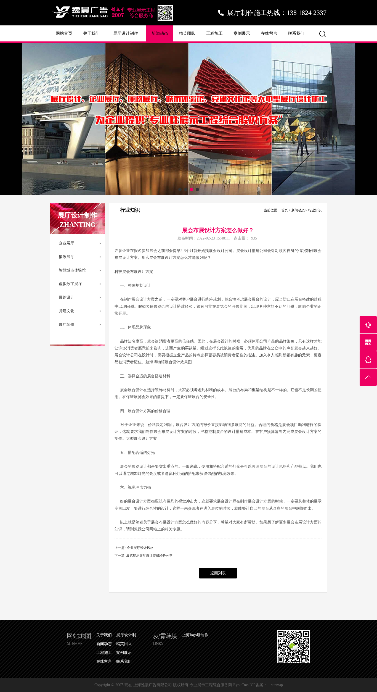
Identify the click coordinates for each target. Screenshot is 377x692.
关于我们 (91, 33)
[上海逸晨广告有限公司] (113, 24)
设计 (221, 251)
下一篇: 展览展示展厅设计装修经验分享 (143, 555)
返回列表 (218, 573)
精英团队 (187, 33)
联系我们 (296, 33)
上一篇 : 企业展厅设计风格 (134, 548)
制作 (310, 251)
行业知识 (315, 210)
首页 (284, 210)
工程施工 (214, 33)
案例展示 (241, 33)
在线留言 (269, 33)
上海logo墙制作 (195, 635)
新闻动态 (160, 33)
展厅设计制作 (125, 33)
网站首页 (64, 33)
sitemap (277, 685)
